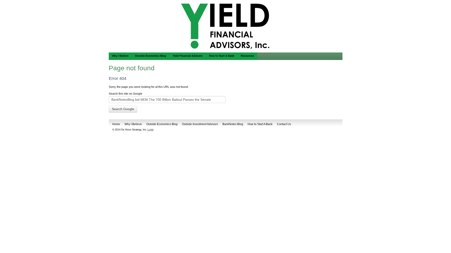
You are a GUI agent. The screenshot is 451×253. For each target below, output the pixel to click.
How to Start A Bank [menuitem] (221, 55)
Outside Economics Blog (162, 124)
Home (116, 124)
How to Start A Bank (260, 124)
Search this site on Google (125, 93)
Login (151, 129)
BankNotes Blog (232, 124)
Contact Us (284, 124)
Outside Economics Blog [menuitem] (150, 55)
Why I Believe (133, 124)
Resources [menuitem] (247, 55)
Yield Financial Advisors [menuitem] (187, 55)
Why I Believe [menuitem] (120, 55)
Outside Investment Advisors (200, 124)
